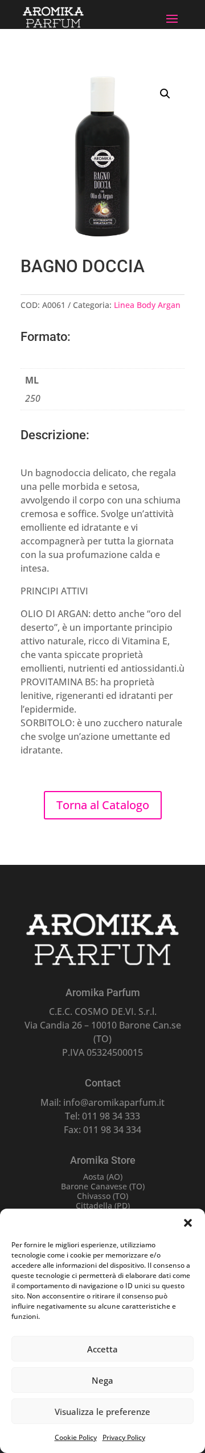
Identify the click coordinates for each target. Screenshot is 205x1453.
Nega (102, 1380)
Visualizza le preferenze (102, 1411)
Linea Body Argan (147, 304)
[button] (188, 1223)
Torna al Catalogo (102, 805)
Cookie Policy (76, 1437)
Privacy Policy (123, 1437)
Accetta (102, 1349)
